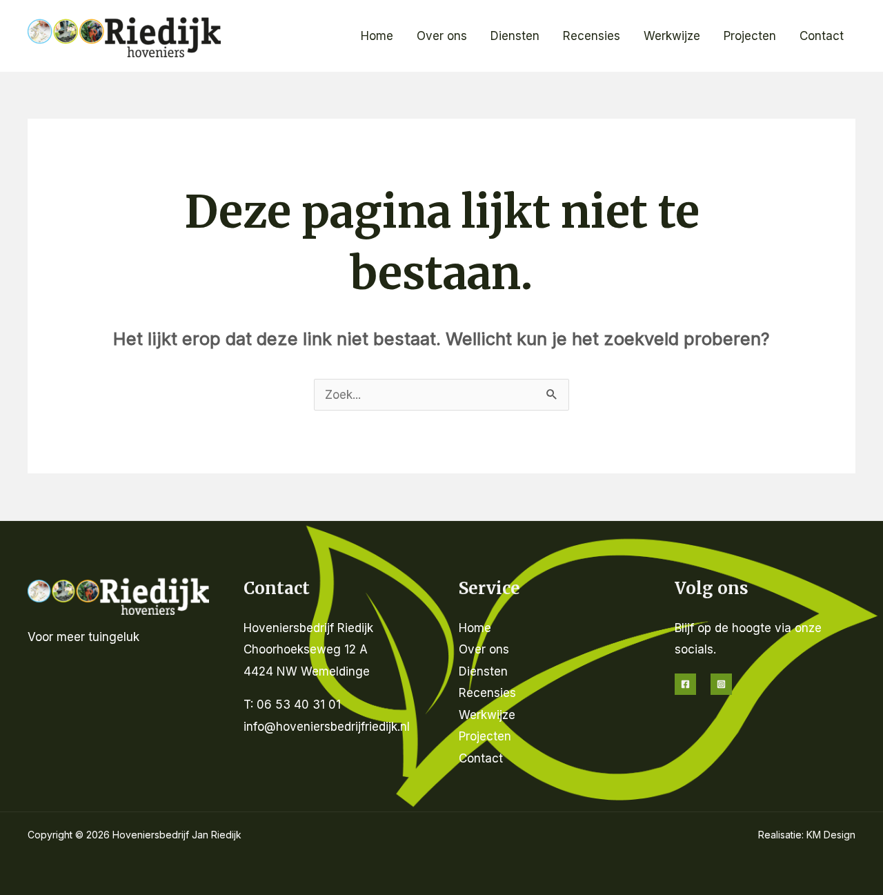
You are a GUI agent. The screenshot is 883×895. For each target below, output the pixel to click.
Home (377, 36)
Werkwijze (672, 36)
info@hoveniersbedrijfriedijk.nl (327, 727)
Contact (822, 36)
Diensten (514, 36)
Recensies (591, 36)
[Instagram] (721, 684)
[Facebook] (685, 684)
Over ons (442, 36)
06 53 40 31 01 (299, 704)
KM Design (830, 834)
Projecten (750, 36)
